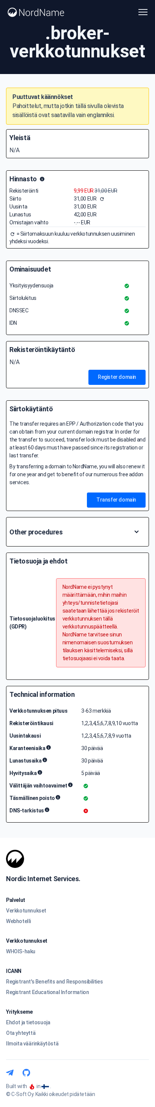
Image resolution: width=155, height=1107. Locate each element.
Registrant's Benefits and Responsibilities (54, 982)
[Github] (26, 1072)
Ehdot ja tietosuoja (28, 1022)
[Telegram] (10, 1072)
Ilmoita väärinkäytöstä (32, 1044)
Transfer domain (116, 500)
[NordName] (36, 12)
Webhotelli (18, 921)
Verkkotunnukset (26, 911)
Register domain (117, 377)
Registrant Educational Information (47, 992)
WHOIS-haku (20, 951)
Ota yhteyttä (20, 1033)
